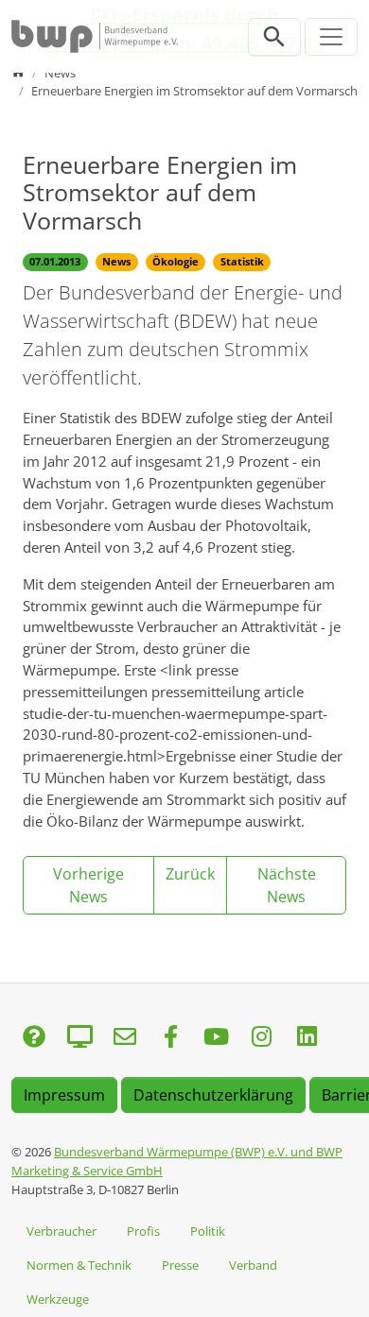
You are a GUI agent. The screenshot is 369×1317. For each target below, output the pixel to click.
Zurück (190, 874)
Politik (207, 1231)
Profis (143, 1231)
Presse (180, 1265)
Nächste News (286, 885)
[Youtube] (215, 1038)
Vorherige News (88, 885)
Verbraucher (61, 1231)
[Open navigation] (331, 37)
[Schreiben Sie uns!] (34, 1038)
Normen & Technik (79, 1265)
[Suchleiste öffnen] (274, 37)
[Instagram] (261, 1038)
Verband (253, 1265)
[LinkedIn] (306, 1038)
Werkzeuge (57, 1299)
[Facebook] (170, 1038)
